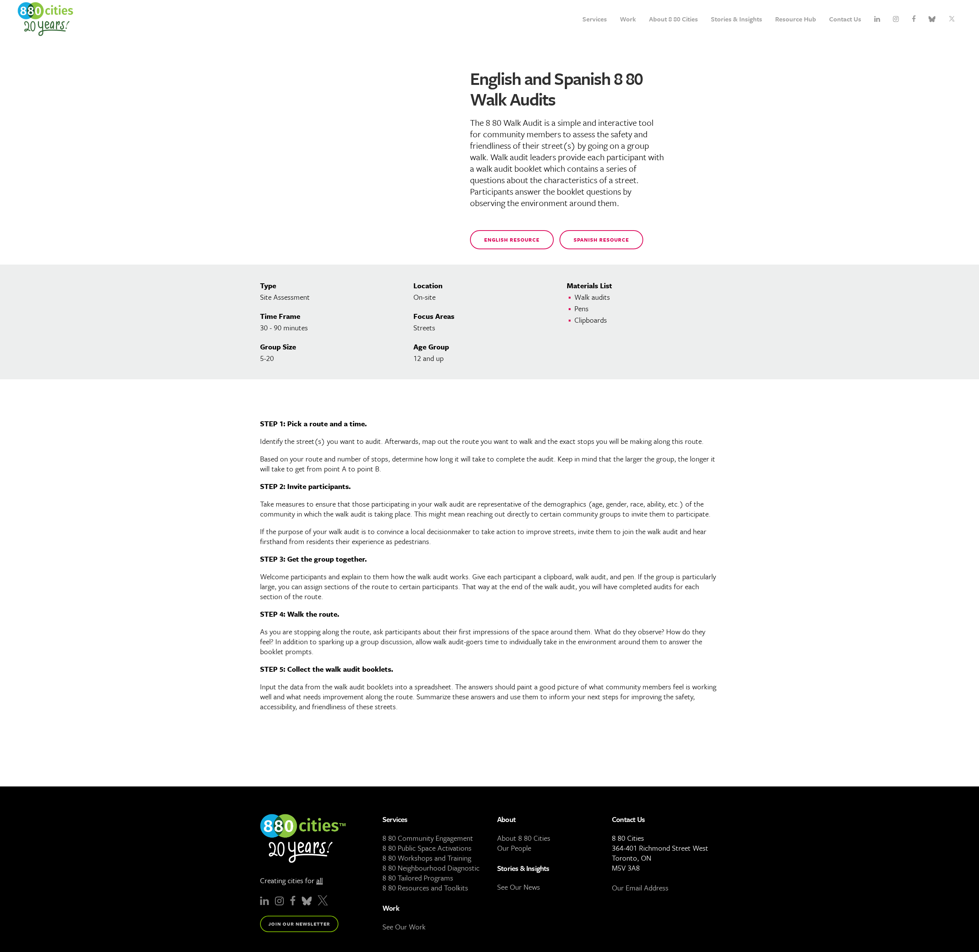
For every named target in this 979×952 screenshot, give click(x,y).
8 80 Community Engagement (427, 838)
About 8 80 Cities (523, 838)
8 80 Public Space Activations (427, 848)
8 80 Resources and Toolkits (425, 887)
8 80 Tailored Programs (417, 877)
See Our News (518, 887)
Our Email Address (640, 887)
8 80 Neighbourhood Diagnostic (431, 868)
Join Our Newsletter (299, 923)
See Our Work (404, 926)
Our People (514, 848)
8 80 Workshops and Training (426, 858)
